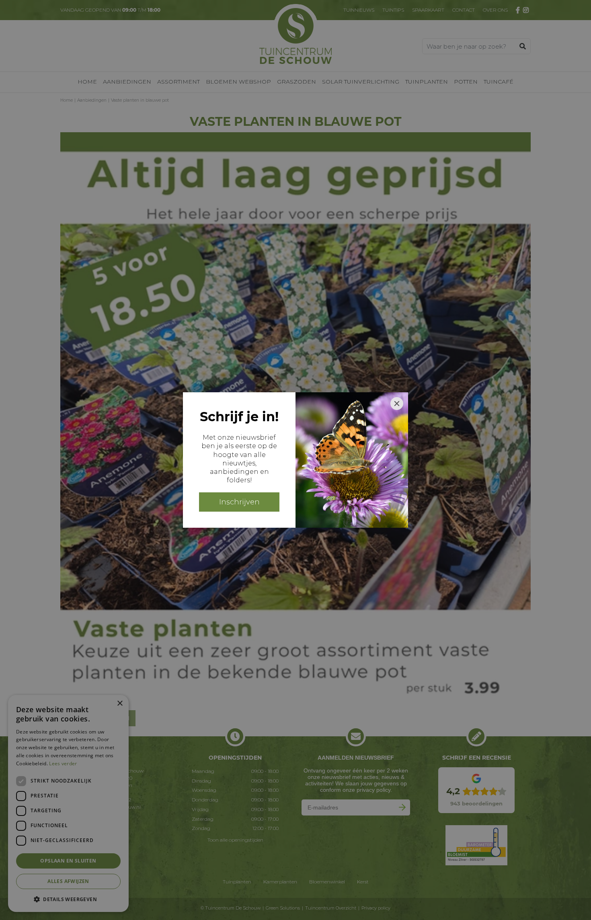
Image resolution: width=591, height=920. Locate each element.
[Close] (396, 403)
